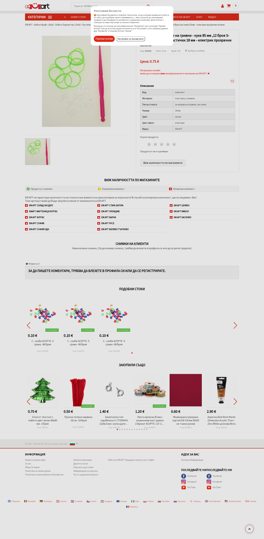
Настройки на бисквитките (130, 39)
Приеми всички (104, 38)
